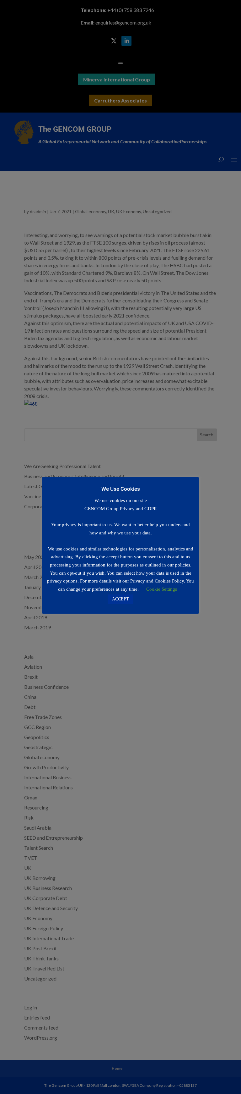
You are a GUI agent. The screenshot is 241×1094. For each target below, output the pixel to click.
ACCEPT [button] (120, 599)
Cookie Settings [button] (161, 589)
